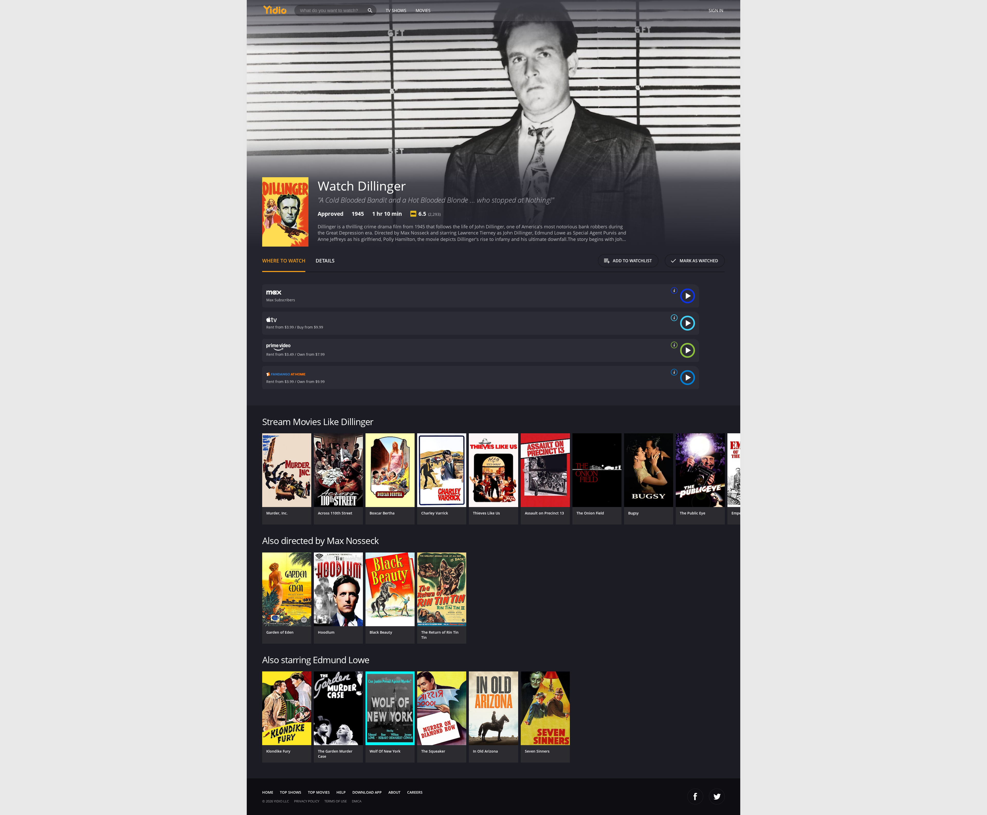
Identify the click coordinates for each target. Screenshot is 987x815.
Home (267, 792)
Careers (415, 792)
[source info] (673, 290)
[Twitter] (717, 796)
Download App (367, 792)
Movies (423, 10)
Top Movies (319, 792)
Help (341, 792)
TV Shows (396, 10)
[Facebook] (695, 796)
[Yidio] (275, 11)
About (394, 792)
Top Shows (290, 792)
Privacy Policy (306, 801)
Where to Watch (283, 260)
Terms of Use (335, 801)
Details (325, 260)
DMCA (356, 801)
